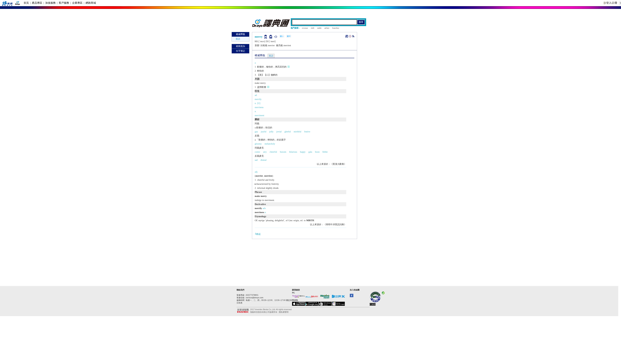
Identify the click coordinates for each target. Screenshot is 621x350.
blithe (325, 152)
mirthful (297, 131)
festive (307, 131)
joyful (263, 131)
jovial (279, 131)
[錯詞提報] (350, 37)
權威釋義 (240, 34)
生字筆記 (240, 51)
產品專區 (37, 2)
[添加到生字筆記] (346, 36)
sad (256, 160)
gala (310, 152)
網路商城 (90, 2)
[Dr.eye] (271, 26)
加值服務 (50, 2)
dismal (264, 160)
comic (257, 152)
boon (317, 152)
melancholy (270, 144)
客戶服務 (63, 2)
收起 (258, 234)
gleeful (287, 131)
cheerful (273, 152)
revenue (305, 28)
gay (256, 131)
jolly (271, 131)
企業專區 (77, 2)
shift (312, 28)
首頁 (26, 2)
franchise (335, 28)
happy (302, 152)
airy (265, 152)
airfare (326, 28)
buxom (283, 152)
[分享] (353, 37)
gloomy (258, 144)
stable (319, 28)
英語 (238, 39)
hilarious (293, 152)
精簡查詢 (240, 46)
